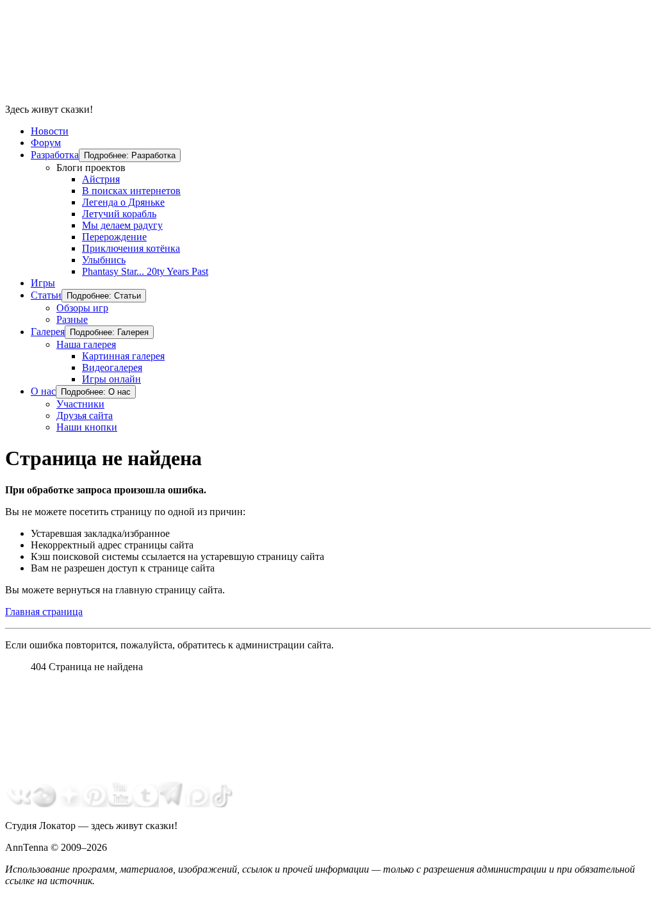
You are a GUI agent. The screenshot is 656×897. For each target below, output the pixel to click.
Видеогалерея (112, 367)
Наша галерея (86, 344)
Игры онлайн (111, 379)
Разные (72, 319)
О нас (43, 391)
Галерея (48, 331)
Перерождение (114, 236)
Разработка (55, 154)
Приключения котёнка (131, 248)
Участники (80, 404)
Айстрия (101, 179)
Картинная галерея (123, 355)
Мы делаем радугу (122, 225)
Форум (46, 142)
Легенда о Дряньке (123, 202)
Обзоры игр (82, 307)
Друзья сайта (84, 415)
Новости (50, 131)
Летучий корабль (119, 213)
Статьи (46, 295)
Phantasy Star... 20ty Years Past (145, 271)
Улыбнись (104, 259)
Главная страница (44, 611)
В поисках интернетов (131, 190)
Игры (43, 282)
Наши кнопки (86, 427)
